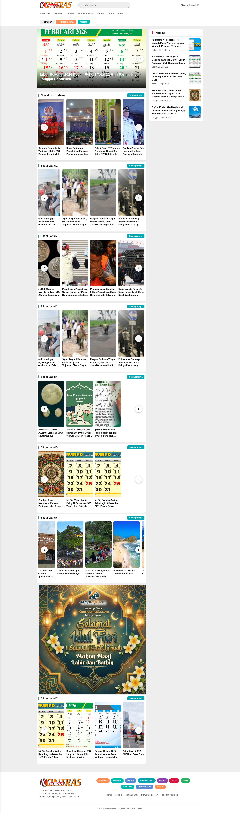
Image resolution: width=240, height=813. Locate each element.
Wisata (100, 13)
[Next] (140, 59)
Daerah (70, 13)
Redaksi (118, 795)
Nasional (58, 13)
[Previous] (42, 59)
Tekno (110, 13)
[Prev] (44, 127)
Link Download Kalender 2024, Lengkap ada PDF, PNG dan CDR (169, 76)
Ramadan (47, 22)
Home (109, 795)
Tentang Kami (132, 795)
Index (120, 13)
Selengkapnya (136, 95)
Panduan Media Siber (170, 795)
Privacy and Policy (149, 795)
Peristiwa (45, 13)
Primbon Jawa (85, 13)
